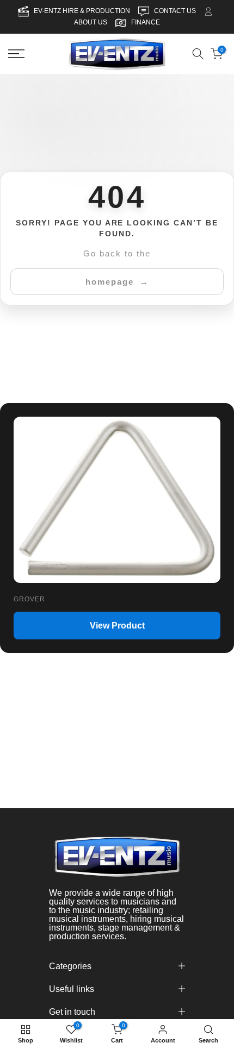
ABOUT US (90, 22)
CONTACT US (176, 11)
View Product (117, 625)
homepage (109, 281)
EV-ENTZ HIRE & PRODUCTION (83, 11)
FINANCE (145, 22)
